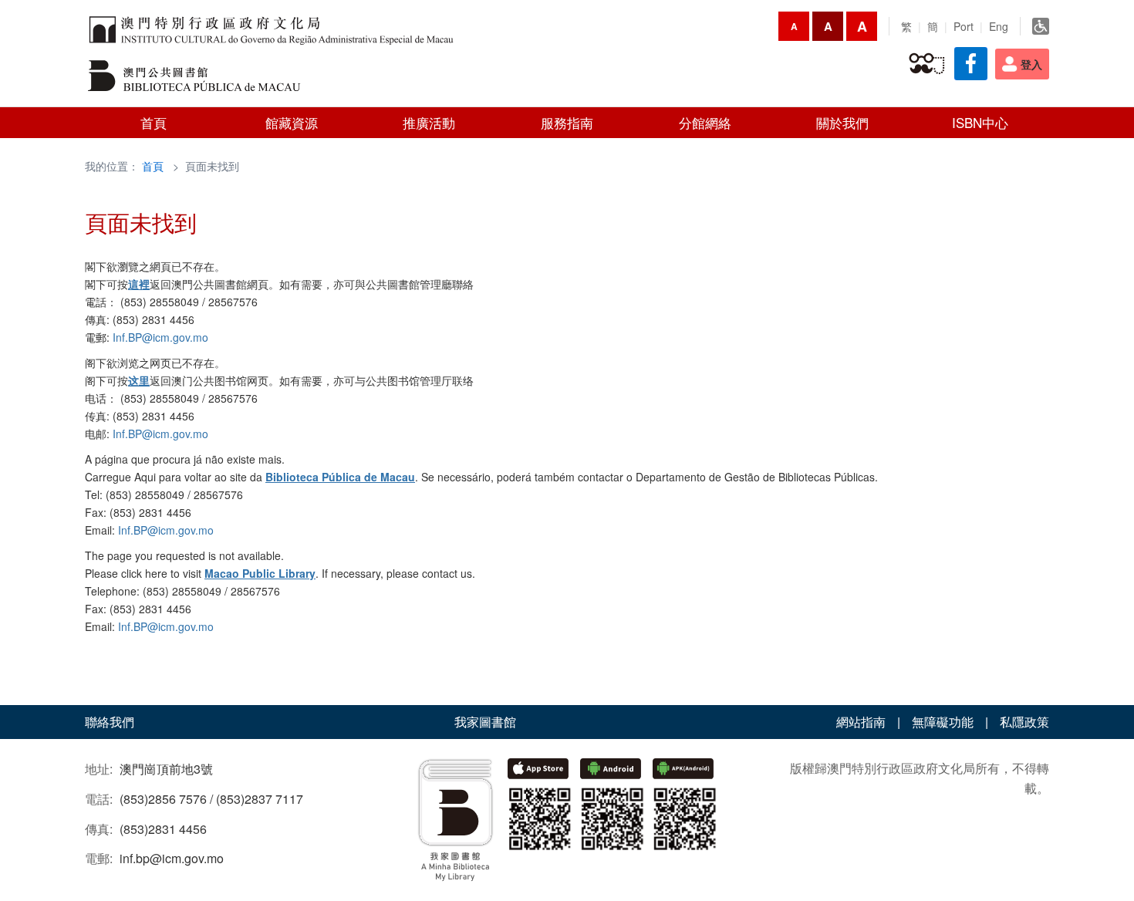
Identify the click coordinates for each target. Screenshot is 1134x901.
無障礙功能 (943, 722)
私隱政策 (1024, 722)
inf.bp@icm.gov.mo (172, 858)
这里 (139, 380)
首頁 (153, 166)
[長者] (927, 64)
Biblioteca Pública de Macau (340, 476)
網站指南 (861, 722)
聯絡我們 (109, 722)
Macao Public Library (260, 573)
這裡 (139, 284)
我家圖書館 (485, 722)
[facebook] (970, 63)
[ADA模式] (1040, 26)
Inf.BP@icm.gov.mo (160, 337)
